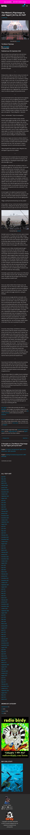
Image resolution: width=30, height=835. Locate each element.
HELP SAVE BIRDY (8, 2)
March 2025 (4, 509)
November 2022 (5, 558)
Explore (25, 431)
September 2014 (5, 690)
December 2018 (5, 643)
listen (4, 808)
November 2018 (5, 645)
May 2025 (3, 504)
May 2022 (3, 567)
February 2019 (4, 638)
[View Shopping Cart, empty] (23, 6)
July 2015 (3, 677)
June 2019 (3, 632)
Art (2, 709)
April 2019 (3, 636)
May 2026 (3, 479)
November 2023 (5, 539)
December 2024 (5, 515)
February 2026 (4, 485)
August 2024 (4, 524)
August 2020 (4, 612)
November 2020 (5, 606)
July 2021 (3, 589)
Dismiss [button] (24, 2)
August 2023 (4, 543)
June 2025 (3, 502)
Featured (3, 711)
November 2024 (5, 517)
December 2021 (5, 578)
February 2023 (4, 552)
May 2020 (3, 619)
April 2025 (3, 507)
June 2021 (3, 591)
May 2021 (3, 593)
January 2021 (4, 602)
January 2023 (4, 554)
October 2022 (4, 561)
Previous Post (5, 438)
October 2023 (4, 541)
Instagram (5, 424)
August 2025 (4, 498)
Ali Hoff (18, 41)
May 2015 (3, 682)
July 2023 (3, 545)
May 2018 (3, 651)
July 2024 (3, 526)
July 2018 (3, 649)
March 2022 (4, 571)
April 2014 (3, 697)
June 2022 (3, 565)
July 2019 (3, 630)
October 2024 (4, 520)
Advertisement (4, 706)
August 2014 (4, 692)
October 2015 (4, 673)
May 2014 (3, 695)
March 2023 (4, 550)
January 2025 (4, 513)
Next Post (25, 438)
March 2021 (4, 597)
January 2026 (4, 487)
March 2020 (4, 623)
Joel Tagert (6, 47)
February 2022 (4, 574)
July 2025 (3, 500)
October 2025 (4, 494)
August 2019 (4, 628)
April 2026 (3, 481)
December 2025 (5, 489)
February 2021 (4, 600)
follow (4, 807)
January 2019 (4, 641)
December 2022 (5, 556)
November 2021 (5, 580)
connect (10, 807)
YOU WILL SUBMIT (7, 805)
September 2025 (5, 496)
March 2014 (4, 699)
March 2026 (4, 483)
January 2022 (4, 576)
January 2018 (4, 658)
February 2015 (4, 684)
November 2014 (5, 686)
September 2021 (5, 584)
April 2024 (3, 533)
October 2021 (4, 582)
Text (2, 713)
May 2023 (3, 548)
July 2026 (3, 476)
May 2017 (3, 660)
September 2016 (5, 664)
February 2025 (4, 511)
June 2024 (3, 528)
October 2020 (4, 608)
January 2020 (4, 625)
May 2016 (3, 669)
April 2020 (3, 621)
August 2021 (4, 587)
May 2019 (3, 634)
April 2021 (3, 595)
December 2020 (5, 604)
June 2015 (3, 679)
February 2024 (4, 535)
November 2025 (5, 492)
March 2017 (4, 662)
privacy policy (10, 827)
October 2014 (4, 688)
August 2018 (4, 647)
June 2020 (3, 617)
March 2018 (4, 656)
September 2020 (5, 610)
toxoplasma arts (12, 825)
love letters (10, 808)
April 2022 (3, 569)
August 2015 (4, 675)
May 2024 (3, 530)
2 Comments (4, 17)
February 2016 (4, 671)
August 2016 (4, 666)
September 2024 (5, 522)
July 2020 (3, 615)
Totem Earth (15, 423)
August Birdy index (13, 431)
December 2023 (5, 537)
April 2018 (3, 653)
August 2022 (4, 563)
